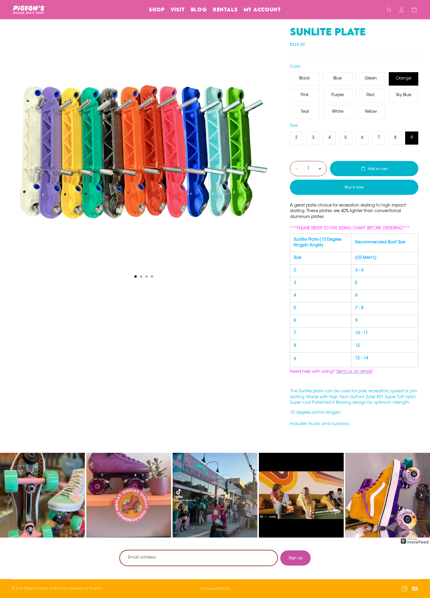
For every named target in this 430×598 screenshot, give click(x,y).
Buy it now (354, 187)
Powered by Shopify (85, 588)
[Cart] (414, 9)
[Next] (421, 495)
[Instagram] (404, 588)
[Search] (389, 9)
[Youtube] (414, 588)
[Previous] (9, 495)
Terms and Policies (215, 589)
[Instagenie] (415, 544)
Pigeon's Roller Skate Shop (45, 588)
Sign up (295, 557)
